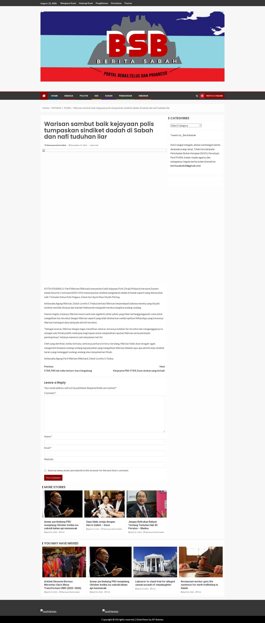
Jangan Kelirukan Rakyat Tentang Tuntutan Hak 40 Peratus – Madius (142, 525)
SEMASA (68, 95)
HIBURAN (143, 95)
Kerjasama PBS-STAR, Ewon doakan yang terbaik (139, 368)
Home (54, 95)
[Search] (197, 96)
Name (48, 436)
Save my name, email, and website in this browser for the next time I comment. (88, 470)
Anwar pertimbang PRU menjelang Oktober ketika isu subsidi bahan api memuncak (61, 525)
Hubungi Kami (86, 3)
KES (96, 95)
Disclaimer (116, 3)
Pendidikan (125, 95)
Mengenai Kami (68, 3)
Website (48, 459)
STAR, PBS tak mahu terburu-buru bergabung (68, 368)
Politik (84, 95)
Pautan (128, 3)
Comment (50, 392)
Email (48, 447)
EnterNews (142, 619)
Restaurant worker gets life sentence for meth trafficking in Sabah (199, 585)
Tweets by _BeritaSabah (183, 135)
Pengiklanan (102, 3)
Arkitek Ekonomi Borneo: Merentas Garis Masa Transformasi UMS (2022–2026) (62, 585)
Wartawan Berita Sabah (56, 145)
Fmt (62, 532)
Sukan (108, 95)
